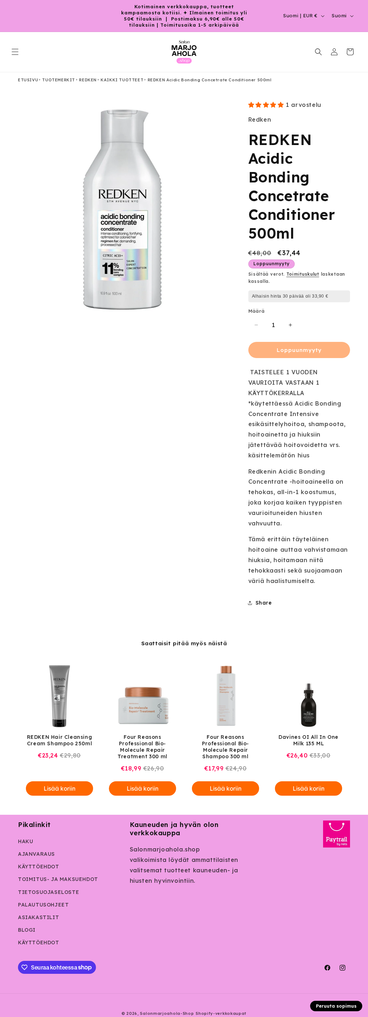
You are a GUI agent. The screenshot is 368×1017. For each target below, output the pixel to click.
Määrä (256, 311)
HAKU (25, 841)
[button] (15, 52)
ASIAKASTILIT (38, 917)
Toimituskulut (302, 274)
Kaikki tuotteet (122, 79)
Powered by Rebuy (184, 809)
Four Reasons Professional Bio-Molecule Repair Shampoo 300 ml (225, 747)
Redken (88, 79)
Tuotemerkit (58, 79)
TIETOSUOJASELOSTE (48, 892)
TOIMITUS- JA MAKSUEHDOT (58, 879)
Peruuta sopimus (336, 1006)
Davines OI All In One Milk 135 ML (309, 740)
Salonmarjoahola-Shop (167, 1013)
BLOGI (27, 930)
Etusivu (28, 79)
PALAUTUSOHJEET (43, 904)
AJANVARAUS (36, 854)
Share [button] (264, 603)
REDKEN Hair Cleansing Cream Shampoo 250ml (59, 740)
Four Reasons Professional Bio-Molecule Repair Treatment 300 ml (142, 747)
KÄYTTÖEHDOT (38, 866)
